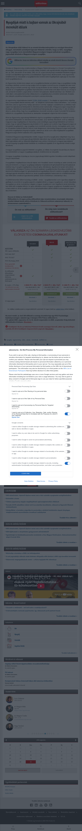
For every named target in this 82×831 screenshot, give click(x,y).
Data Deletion (29, 481)
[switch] (67, 391)
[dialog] (41, 415)
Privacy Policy (53, 481)
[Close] (78, 350)
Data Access (41, 481)
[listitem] (41, 386)
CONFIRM (26, 473)
